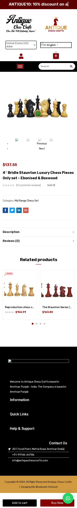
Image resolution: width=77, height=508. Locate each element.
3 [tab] (40, 324)
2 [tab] (36, 324)
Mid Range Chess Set (27, 200)
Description (11, 232)
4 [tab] (44, 324)
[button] (38, 407)
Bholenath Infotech (47, 486)
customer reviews (28, 185)
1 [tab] (32, 324)
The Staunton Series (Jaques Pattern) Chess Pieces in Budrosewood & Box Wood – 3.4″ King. (57, 307)
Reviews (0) (11, 241)
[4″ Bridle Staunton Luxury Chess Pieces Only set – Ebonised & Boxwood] (5, 210)
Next (42, 148)
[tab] (38, 232)
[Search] (71, 66)
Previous (42, 143)
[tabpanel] (19, 295)
